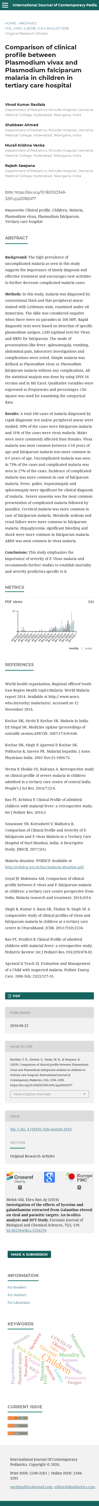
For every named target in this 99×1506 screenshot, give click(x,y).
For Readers (17, 1287)
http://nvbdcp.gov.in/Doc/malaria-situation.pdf (44, 867)
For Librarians (19, 1302)
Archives (28, 23)
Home (10, 23)
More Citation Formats (32, 1094)
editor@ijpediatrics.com (74, 1486)
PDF (16, 996)
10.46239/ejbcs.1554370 (26, 1230)
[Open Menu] (5, 5)
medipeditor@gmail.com (31, 1486)
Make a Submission (29, 1254)
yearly (88, 648)
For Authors (17, 1295)
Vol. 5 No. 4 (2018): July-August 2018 (37, 28)
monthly (74, 648)
